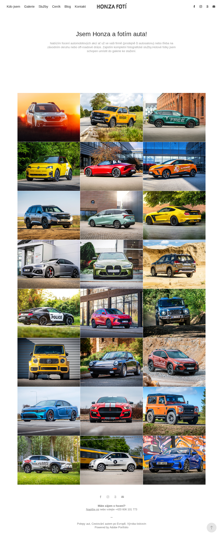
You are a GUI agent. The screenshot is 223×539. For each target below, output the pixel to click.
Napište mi (92, 509)
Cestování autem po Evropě (109, 523)
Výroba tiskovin (136, 523)
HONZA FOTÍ (112, 6)
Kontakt (80, 6)
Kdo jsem (13, 6)
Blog (67, 6)
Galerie (29, 6)
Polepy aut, (84, 523)
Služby (43, 6)
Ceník (56, 6)
